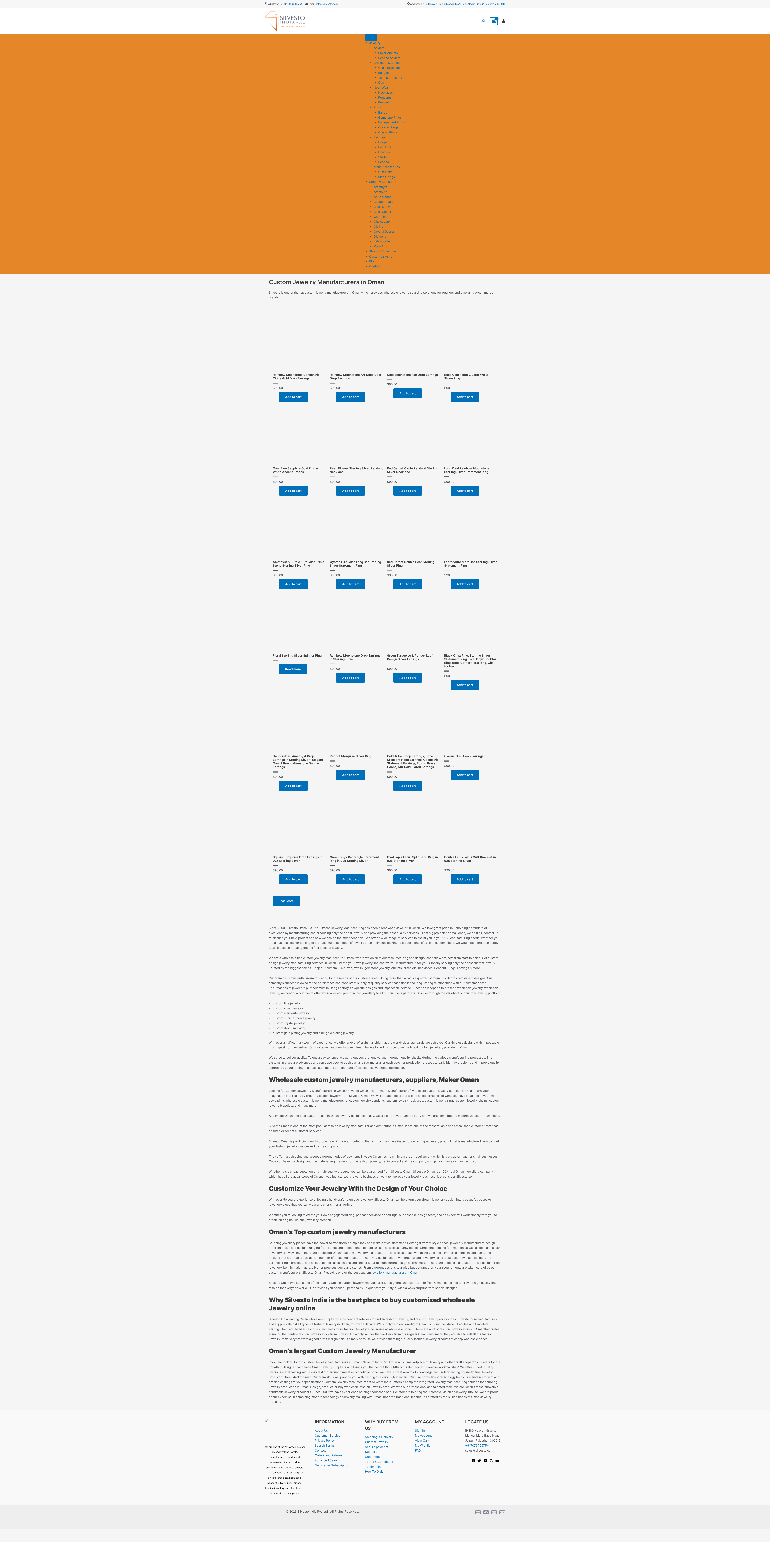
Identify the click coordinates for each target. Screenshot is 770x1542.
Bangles (384, 73)
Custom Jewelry (380, 256)
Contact (374, 266)
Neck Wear (381, 87)
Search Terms (325, 1445)
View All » (381, 246)
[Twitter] (479, 1461)
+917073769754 (293, 3)
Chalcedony (382, 221)
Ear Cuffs (384, 147)
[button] (484, 21)
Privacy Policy (325, 1440)
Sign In (420, 1431)
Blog (372, 261)
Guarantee (372, 1457)
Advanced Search (327, 1460)
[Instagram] (485, 1461)
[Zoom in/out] (6, 1533)
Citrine (378, 226)
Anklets (379, 48)
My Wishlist (423, 1445)
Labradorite (382, 241)
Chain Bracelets (389, 68)
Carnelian (380, 217)
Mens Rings (386, 177)
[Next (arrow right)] (19, 1539)
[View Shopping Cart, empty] (494, 21)
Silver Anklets (388, 53)
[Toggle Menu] (371, 37)
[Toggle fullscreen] (19, 1533)
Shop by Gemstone (382, 182)
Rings (378, 107)
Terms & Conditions (379, 1462)
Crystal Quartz (384, 231)
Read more (293, 669)
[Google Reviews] (491, 1461)
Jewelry (374, 43)
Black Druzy (382, 207)
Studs (382, 157)
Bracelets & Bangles (388, 63)
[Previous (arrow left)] (6, 1539)
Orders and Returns (329, 1455)
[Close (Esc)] (44, 1533)
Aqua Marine (383, 197)
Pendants (385, 97)
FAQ (418, 1450)
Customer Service (327, 1435)
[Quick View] (277, 397)
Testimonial (373, 1467)
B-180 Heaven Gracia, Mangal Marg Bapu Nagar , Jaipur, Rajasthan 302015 (462, 3)
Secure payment (376, 1447)
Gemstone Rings (390, 117)
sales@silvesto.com (327, 3)
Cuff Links (385, 172)
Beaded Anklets (389, 58)
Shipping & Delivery (379, 1437)
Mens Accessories (387, 167)
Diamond (380, 236)
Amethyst (380, 187)
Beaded (383, 102)
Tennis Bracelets (390, 78)
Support (371, 1452)
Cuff (381, 82)
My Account (423, 1435)
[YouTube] (497, 1461)
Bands (382, 112)
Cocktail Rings (388, 127)
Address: (415, 3)
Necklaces (385, 92)
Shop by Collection (382, 251)
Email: (311, 3)
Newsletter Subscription (332, 1465)
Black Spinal (382, 212)
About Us (321, 1431)
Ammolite (380, 192)
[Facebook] (473, 1461)
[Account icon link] (503, 21)
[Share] (32, 1533)
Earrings (380, 137)
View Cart (422, 1440)
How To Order (375, 1471)
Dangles (384, 152)
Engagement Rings (391, 122)
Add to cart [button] (293, 397)
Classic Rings (387, 132)
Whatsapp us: (275, 3)
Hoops (382, 142)
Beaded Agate (384, 202)
